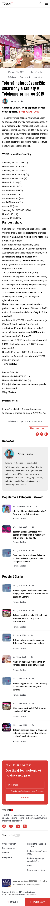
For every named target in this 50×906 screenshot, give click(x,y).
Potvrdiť (25, 797)
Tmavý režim (8, 835)
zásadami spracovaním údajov (31, 791)
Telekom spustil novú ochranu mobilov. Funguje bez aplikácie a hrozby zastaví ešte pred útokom (30, 593)
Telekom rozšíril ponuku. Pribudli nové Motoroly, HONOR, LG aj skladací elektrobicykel (30, 618)
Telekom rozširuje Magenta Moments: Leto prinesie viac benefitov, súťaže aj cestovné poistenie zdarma (30, 733)
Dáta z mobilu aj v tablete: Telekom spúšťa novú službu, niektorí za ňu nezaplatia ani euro (29, 558)
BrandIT (5, 853)
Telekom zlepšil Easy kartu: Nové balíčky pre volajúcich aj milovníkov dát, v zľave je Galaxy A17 (29, 534)
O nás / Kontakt (9, 844)
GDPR (29, 865)
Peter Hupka (17, 101)
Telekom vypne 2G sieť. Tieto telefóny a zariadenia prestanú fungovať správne (30, 686)
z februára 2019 (29, 111)
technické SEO (9, 895)
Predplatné (7, 857)
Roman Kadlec (19, 518)
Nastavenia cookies (36, 870)
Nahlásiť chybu (37, 428)
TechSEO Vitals (32, 895)
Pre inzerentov (8, 848)
